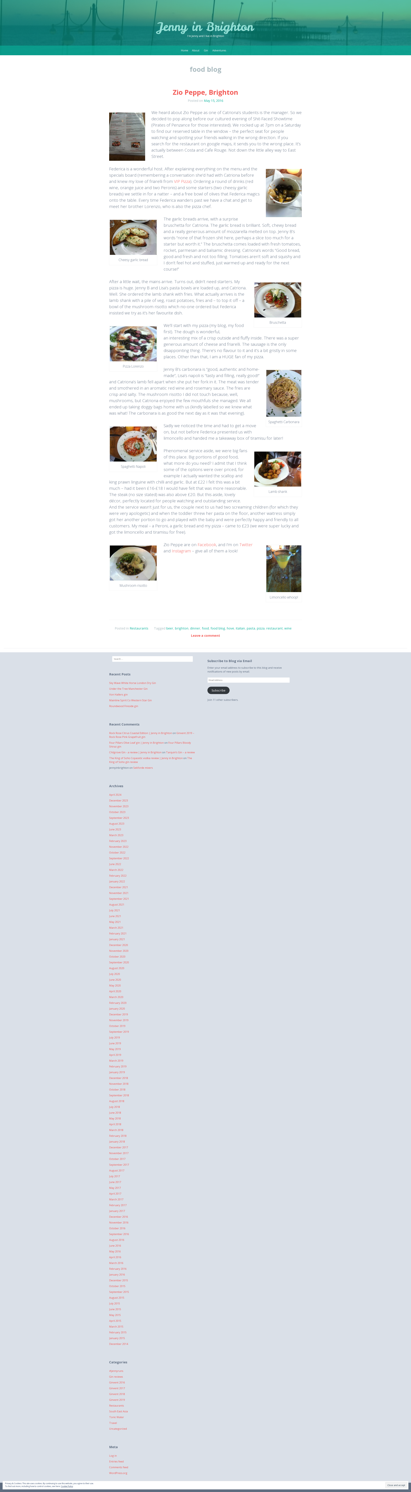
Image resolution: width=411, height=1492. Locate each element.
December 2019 (118, 1014)
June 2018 (115, 1112)
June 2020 (115, 979)
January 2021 (117, 939)
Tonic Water (116, 1417)
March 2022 (116, 870)
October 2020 (117, 956)
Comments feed (118, 1467)
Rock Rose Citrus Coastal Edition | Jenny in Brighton (140, 733)
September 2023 (119, 818)
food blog (217, 628)
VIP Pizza (182, 181)
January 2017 (117, 1211)
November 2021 (118, 893)
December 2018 (118, 1078)
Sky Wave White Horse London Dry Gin (132, 683)
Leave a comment (205, 635)
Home (184, 50)
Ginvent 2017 (117, 1388)
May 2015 (115, 1315)
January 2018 (117, 1141)
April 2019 (115, 1055)
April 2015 (115, 1321)
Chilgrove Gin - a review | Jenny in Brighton (135, 752)
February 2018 (118, 1136)
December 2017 (118, 1147)
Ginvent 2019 (117, 1400)
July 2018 (114, 1107)
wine (288, 628)
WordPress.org (118, 1473)
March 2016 (116, 1263)
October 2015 (117, 1286)
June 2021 (115, 916)
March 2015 (116, 1326)
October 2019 (117, 1026)
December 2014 (118, 1344)
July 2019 (114, 1037)
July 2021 (114, 910)
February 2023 (118, 841)
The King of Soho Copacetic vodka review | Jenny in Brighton (146, 758)
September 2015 (119, 1292)
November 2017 (118, 1153)
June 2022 (115, 864)
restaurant (274, 628)
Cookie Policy (67, 1486)
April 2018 (115, 1124)
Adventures (219, 50)
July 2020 (114, 974)
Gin (206, 50)
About (195, 50)
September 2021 (119, 899)
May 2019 (115, 1049)
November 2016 (118, 1222)
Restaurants (139, 628)
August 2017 (116, 1170)
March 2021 (116, 927)
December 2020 (118, 945)
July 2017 (114, 1176)
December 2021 (118, 887)
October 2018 (117, 1089)
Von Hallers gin (118, 694)
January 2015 (117, 1338)
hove (230, 628)
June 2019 (115, 1043)
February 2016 (118, 1269)
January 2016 (117, 1274)
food (205, 628)
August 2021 (116, 904)
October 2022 (117, 852)
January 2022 (117, 881)
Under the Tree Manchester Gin (128, 689)
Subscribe (218, 690)
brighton (181, 628)
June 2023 (115, 829)
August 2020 (116, 968)
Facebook (207, 544)
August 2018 (116, 1101)
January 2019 (117, 1072)
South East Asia (118, 1411)
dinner (195, 628)
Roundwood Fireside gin (123, 706)
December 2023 (118, 800)
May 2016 (115, 1251)
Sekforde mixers (143, 768)
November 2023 (118, 806)
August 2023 (116, 823)
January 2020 (117, 1008)
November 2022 (118, 847)
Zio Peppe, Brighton (205, 92)
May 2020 (115, 985)
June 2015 (115, 1309)
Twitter (246, 544)
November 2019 (118, 1020)
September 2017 (119, 1164)
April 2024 (115, 795)
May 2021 (115, 922)
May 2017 (115, 1188)
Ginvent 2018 (117, 1394)
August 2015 (116, 1297)
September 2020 (119, 962)
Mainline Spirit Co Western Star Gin (130, 700)
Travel (113, 1423)
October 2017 (117, 1159)
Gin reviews (116, 1376)
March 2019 (116, 1060)
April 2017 (115, 1193)
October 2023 (117, 812)
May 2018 (115, 1118)
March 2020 (116, 997)
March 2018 (116, 1130)
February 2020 (118, 1003)
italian (240, 628)
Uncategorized (118, 1428)
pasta (251, 628)
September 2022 (119, 858)
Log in (113, 1455)
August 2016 (116, 1240)
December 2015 (118, 1280)
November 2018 (118, 1084)
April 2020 (115, 991)
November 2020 (118, 951)
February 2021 (118, 933)
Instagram (181, 551)
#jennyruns (116, 1371)
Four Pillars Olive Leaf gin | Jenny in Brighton (136, 742)
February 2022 (118, 875)
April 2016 (115, 1257)
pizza (261, 628)
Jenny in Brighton (205, 27)
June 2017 (115, 1182)
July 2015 (114, 1303)
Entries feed (116, 1461)
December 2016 (118, 1217)
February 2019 (118, 1066)
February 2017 (118, 1205)
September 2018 (119, 1095)
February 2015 (118, 1332)
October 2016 (117, 1228)
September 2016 (119, 1234)
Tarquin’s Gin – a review (180, 752)
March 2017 (116, 1199)
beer (169, 628)
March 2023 (116, 835)
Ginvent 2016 (117, 1382)
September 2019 (119, 1032)
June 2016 (115, 1245)
